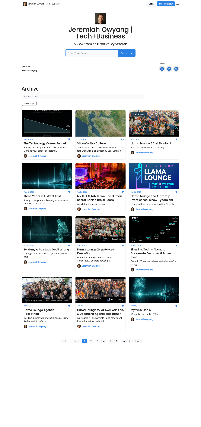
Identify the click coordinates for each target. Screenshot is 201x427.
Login (151, 3)
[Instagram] (176, 69)
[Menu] (177, 3)
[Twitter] (162, 69)
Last (137, 341)
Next (125, 341)
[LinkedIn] (169, 69)
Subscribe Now (166, 3)
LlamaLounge (29, 103)
